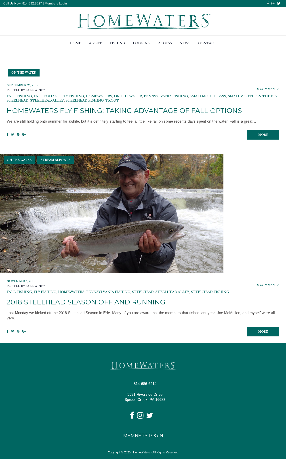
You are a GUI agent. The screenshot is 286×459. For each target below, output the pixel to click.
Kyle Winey (35, 90)
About (95, 43)
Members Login (56, 3)
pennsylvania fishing (166, 96)
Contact (207, 43)
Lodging (141, 43)
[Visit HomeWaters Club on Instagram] (140, 417)
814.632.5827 (31, 3)
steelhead (17, 100)
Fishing (117, 43)
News (185, 43)
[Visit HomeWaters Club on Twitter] (149, 417)
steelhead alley (47, 100)
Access (165, 43)
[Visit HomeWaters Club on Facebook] (132, 417)
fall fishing (19, 96)
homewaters (99, 96)
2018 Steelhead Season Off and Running (86, 302)
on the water (128, 96)
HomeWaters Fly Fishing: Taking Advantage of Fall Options (124, 110)
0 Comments (268, 89)
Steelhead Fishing (85, 100)
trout (112, 100)
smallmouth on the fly (253, 96)
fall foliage (47, 96)
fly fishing (72, 96)
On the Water (23, 72)
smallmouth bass (208, 96)
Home (75, 43)
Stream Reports (55, 160)
